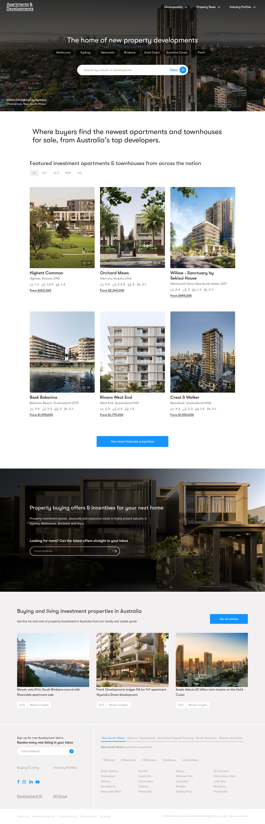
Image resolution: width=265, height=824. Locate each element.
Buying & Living (28, 767)
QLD (22, 705)
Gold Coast (152, 52)
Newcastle (108, 52)
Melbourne (63, 52)
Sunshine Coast (176, 52)
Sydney (85, 52)
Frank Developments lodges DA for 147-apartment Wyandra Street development (131, 692)
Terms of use (88, 816)
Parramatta (221, 791)
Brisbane (130, 52)
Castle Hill (144, 776)
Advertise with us (43, 816)
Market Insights (39, 705)
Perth (201, 52)
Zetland (143, 786)
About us (23, 816)
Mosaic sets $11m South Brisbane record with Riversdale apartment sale (48, 692)
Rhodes (181, 786)
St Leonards (221, 771)
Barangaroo (108, 786)
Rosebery (220, 786)
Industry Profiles (65, 767)
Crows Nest (145, 781)
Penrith (143, 771)
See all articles (229, 619)
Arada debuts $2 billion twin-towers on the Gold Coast (209, 692)
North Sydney (110, 771)
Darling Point (184, 791)
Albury (180, 771)
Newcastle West (111, 791)
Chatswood (108, 776)
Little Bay (220, 781)
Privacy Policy (67, 816)
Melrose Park (184, 776)
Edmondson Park (225, 776)
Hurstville (182, 781)
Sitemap (105, 816)
